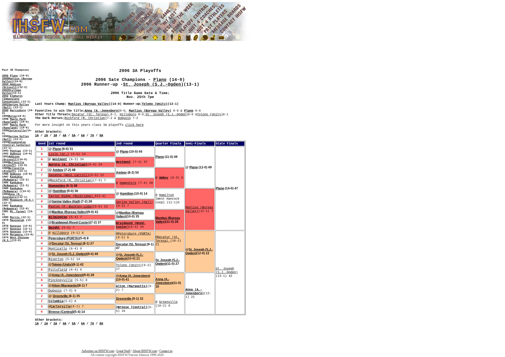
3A (55, 135)
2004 (6, 84)
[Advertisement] (18, 268)
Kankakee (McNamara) (12, 178)
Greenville (61, 296)
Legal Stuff (123, 351)
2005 (5, 78)
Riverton (56, 259)
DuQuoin (15, 153)
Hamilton (59, 191)
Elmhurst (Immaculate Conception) (12, 99)
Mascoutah (17, 220)
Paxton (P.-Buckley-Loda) (71, 207)
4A (64, 135)
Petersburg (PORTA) (134, 234)
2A (46, 135)
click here (134, 125)
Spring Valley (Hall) (66, 201)
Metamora (17, 234)
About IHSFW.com (145, 351)
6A (83, 135)
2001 (5, 104)
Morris (15, 217)
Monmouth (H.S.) (22, 200)
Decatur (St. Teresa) (91, 114)
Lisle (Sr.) (59, 154)
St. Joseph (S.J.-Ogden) (153, 84)
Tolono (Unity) (155, 104)
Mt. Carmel (18, 211)
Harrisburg (18, 110)
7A (92, 135)
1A (37, 135)
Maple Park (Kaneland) (14, 120)
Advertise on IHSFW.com (98, 351)
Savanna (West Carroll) (69, 175)
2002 (5, 96)
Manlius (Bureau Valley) (89, 104)
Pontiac (15, 150)
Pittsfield (58, 270)
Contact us (166, 351)
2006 (5, 75)
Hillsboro (128, 114)
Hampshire (128, 183)
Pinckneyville (61, 280)
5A (73, 135)
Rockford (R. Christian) (85, 118)
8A (101, 135)
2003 (5, 90)
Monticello (58, 249)
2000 (5, 110)
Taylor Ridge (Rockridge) (72, 196)
